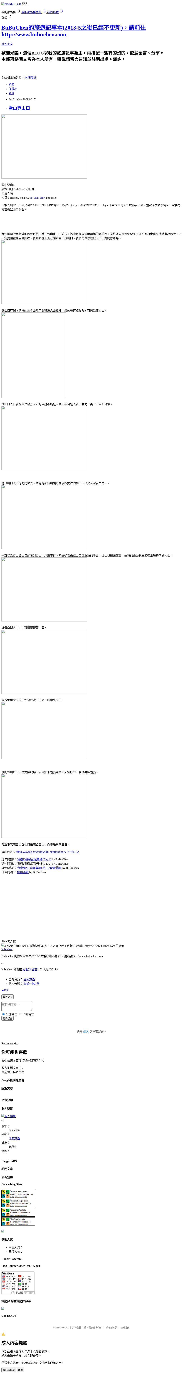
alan (36, 197)
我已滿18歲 (9, 1370)
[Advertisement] (43, 219)
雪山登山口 (19, 108)
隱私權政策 (111, 1327)
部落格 (13, 88)
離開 (20, 1370)
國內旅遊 (29, 979)
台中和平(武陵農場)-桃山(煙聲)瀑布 (39, 867)
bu (31, 197)
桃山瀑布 (23, 872)
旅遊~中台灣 (31, 983)
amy (42, 197)
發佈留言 (7, 1018)
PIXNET (65, 1327)
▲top (4, 989)
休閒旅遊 (30, 77)
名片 (11, 93)
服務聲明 (125, 1327)
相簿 (11, 84)
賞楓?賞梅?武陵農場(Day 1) (34, 859)
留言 (35, 969)
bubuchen (7, 949)
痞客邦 (27, 969)
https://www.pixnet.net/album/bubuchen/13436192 (47, 851)
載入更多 (7, 996)
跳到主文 (7, 44)
